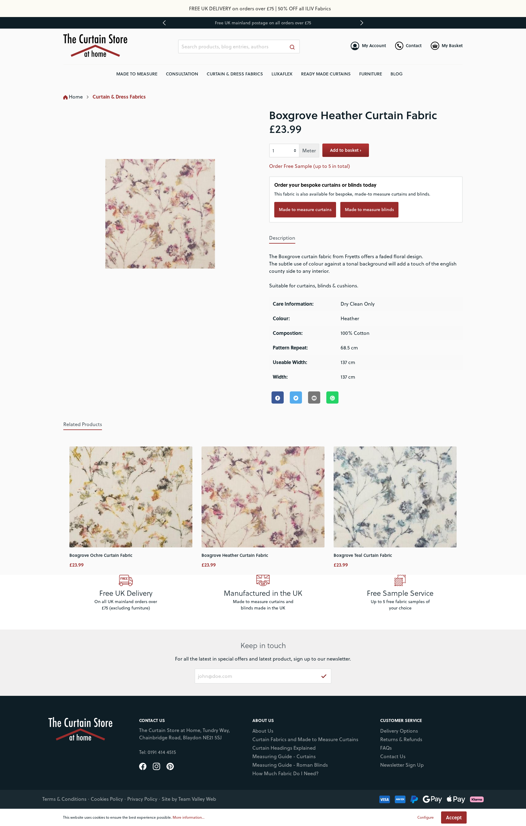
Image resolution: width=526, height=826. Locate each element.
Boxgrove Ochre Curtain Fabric (100, 555)
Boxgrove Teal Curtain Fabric (363, 555)
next (361, 22)
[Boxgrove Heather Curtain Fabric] (263, 496)
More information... (189, 817)
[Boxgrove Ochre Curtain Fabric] (130, 496)
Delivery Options (399, 730)
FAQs (386, 747)
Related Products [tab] (82, 424)
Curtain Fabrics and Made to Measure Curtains (305, 739)
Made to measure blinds (369, 209)
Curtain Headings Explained (284, 747)
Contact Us (392, 756)
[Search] (292, 47)
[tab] (282, 238)
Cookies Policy (107, 799)
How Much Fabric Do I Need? (285, 773)
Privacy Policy (142, 799)
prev (164, 22)
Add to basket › (345, 150)
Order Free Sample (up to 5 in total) (309, 166)
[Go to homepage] (95, 45)
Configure (425, 817)
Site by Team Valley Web (189, 799)
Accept (454, 817)
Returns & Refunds (401, 739)
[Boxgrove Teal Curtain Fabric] (395, 496)
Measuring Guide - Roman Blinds (290, 765)
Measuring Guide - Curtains (284, 756)
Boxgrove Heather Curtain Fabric (235, 555)
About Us (262, 730)
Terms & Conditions (64, 799)
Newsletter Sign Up (402, 765)
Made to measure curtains (305, 209)
